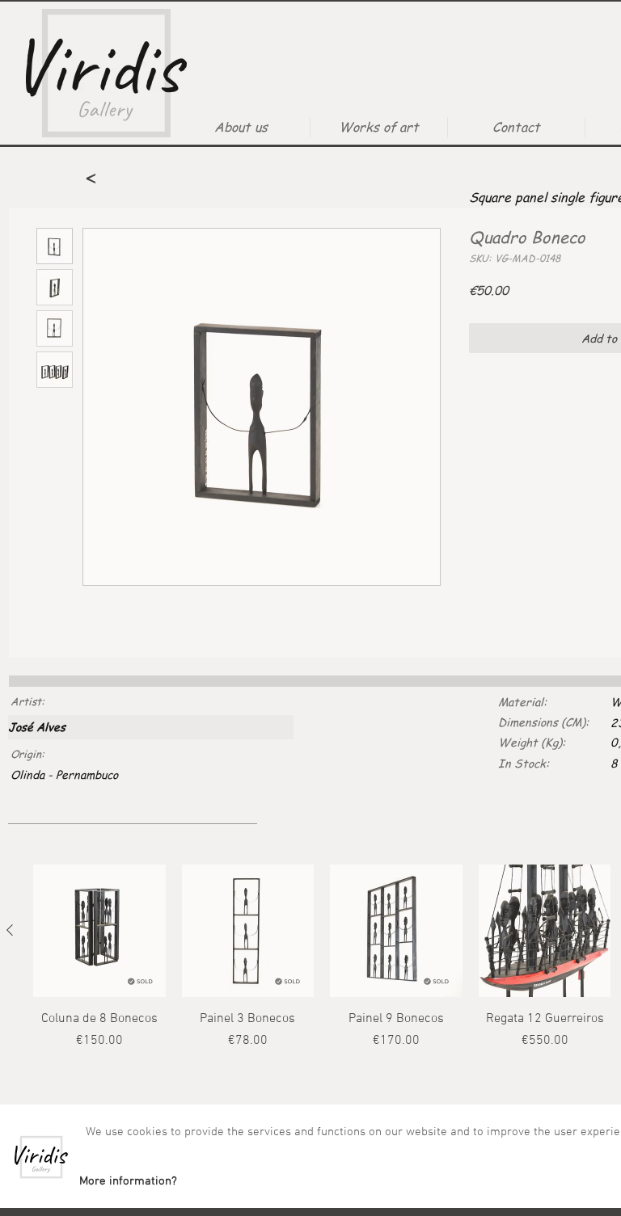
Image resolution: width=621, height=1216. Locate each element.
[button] (128, 1181)
